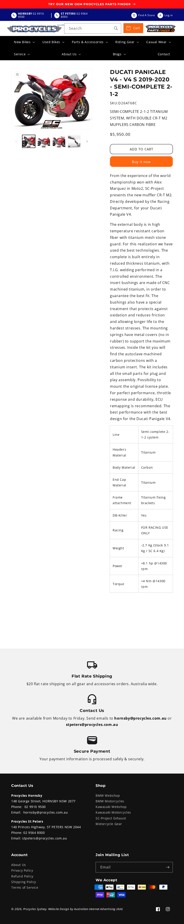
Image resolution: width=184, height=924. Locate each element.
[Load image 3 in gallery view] (59, 141)
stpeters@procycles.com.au (92, 724)
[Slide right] (87, 141)
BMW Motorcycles (110, 801)
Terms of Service (24, 887)
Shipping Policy (23, 882)
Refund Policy (22, 876)
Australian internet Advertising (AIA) (98, 909)
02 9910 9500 (35, 807)
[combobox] (92, 28)
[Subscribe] (168, 867)
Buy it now (141, 161)
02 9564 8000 (34, 832)
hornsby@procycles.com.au (140, 718)
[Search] (116, 28)
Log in (168, 15)
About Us (18, 865)
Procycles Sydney (35, 909)
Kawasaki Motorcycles (113, 812)
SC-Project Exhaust (111, 818)
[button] (24, 42)
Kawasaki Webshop (111, 807)
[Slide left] (16, 141)
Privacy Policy (22, 870)
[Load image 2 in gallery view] (43, 141)
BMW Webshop (108, 795)
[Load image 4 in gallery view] (74, 141)
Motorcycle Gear (109, 824)
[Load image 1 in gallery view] (28, 141)
